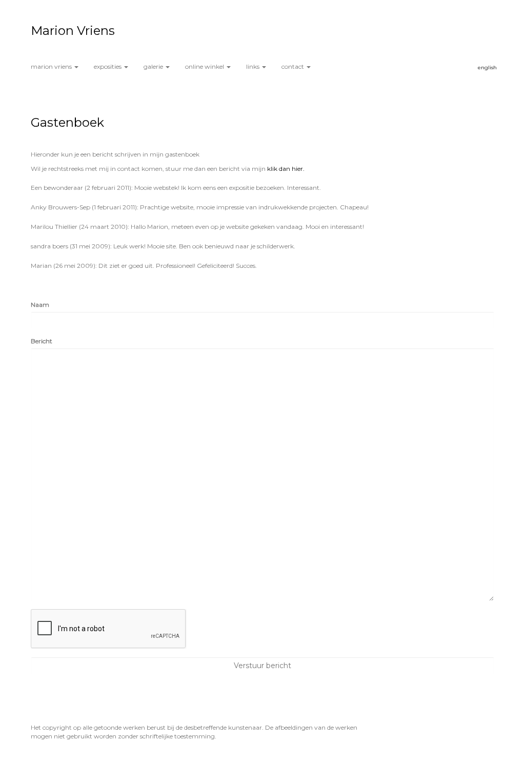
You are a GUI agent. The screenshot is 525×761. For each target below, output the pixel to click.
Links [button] (253, 66)
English (487, 67)
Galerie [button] (154, 66)
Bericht (41, 341)
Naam (40, 304)
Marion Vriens (73, 30)
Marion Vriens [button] (52, 66)
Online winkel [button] (205, 66)
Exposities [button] (108, 66)
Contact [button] (293, 66)
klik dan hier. (286, 168)
